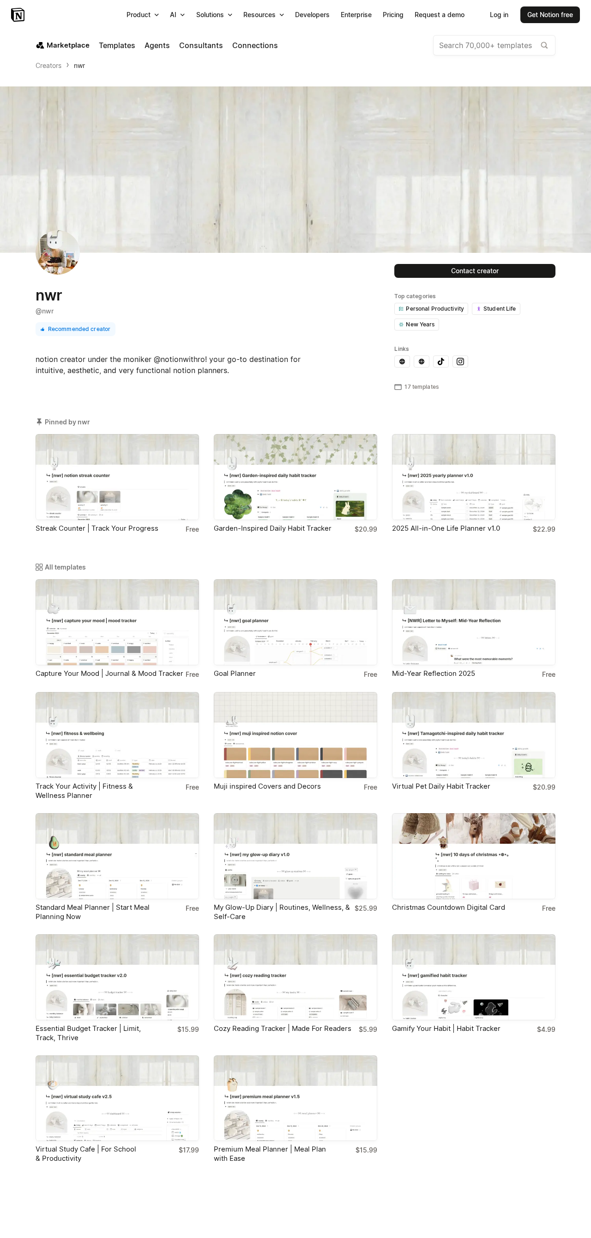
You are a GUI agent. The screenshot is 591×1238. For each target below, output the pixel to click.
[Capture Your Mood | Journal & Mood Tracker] (117, 622)
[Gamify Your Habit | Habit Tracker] (473, 977)
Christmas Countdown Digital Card (448, 907)
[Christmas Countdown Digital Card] (473, 856)
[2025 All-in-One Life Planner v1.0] (473, 477)
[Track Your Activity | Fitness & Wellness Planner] (117, 735)
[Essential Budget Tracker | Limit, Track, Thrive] (117, 977)
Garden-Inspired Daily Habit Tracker (273, 528)
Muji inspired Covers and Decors (267, 786)
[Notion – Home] (18, 15)
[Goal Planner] (295, 622)
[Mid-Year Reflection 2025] (473, 622)
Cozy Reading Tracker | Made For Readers (282, 1028)
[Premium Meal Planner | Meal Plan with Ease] (295, 1098)
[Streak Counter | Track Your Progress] (117, 477)
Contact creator (475, 271)
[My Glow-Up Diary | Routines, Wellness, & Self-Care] (295, 856)
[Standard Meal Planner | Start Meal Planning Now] (117, 856)
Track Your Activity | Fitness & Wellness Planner (84, 791)
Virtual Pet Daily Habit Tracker (441, 786)
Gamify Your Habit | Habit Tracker (446, 1028)
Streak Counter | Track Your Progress (97, 528)
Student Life (499, 308)
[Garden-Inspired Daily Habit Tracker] (295, 477)
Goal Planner (235, 673)
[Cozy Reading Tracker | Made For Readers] (295, 977)
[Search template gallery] (544, 45)
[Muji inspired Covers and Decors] (295, 735)
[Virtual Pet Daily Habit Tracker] (473, 735)
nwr (79, 65)
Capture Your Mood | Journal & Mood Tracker (109, 673)
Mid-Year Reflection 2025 (433, 673)
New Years (420, 324)
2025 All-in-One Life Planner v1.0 (446, 528)
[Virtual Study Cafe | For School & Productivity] (117, 1098)
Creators (48, 65)
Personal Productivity (435, 308)
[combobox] (494, 45)
